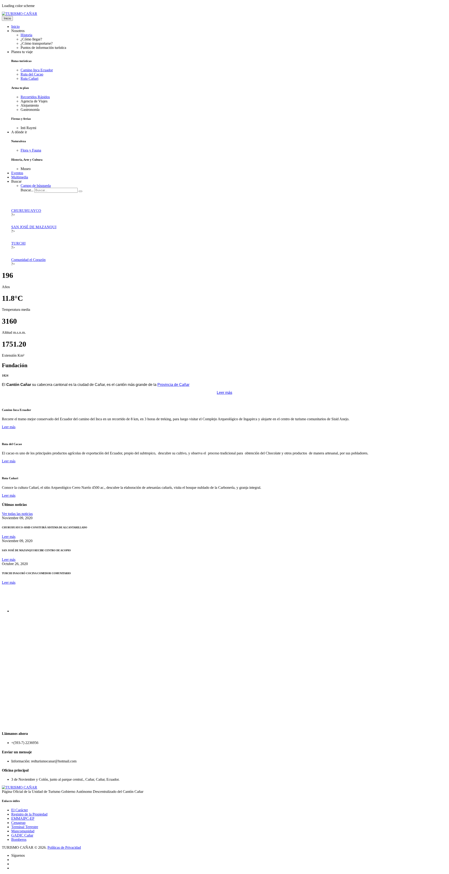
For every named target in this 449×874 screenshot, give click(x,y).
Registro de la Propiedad (29, 814)
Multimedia (19, 177)
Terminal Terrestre (24, 827)
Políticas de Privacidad (64, 847)
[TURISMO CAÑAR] (19, 14)
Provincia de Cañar (173, 385)
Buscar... (27, 190)
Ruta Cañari (29, 78)
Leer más (224, 393)
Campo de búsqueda (36, 186)
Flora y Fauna (31, 150)
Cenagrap (18, 823)
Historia (26, 35)
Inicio (7, 18)
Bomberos (18, 839)
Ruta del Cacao (32, 74)
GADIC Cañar (22, 835)
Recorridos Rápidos (35, 97)
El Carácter (19, 810)
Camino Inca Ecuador (37, 70)
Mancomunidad (22, 831)
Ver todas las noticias (17, 514)
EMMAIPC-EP (22, 818)
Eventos (17, 173)
